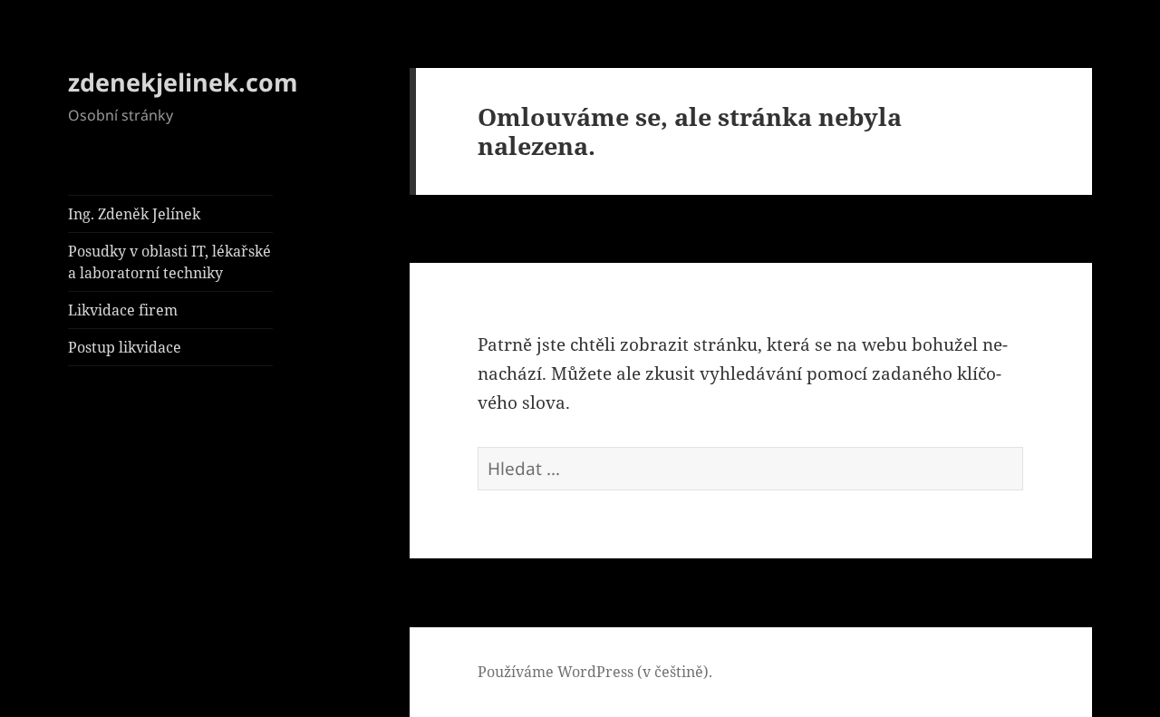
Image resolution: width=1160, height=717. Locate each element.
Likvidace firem (123, 310)
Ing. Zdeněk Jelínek (134, 214)
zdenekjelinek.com (183, 82)
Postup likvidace (124, 347)
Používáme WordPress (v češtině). (595, 672)
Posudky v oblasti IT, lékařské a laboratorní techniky (169, 262)
